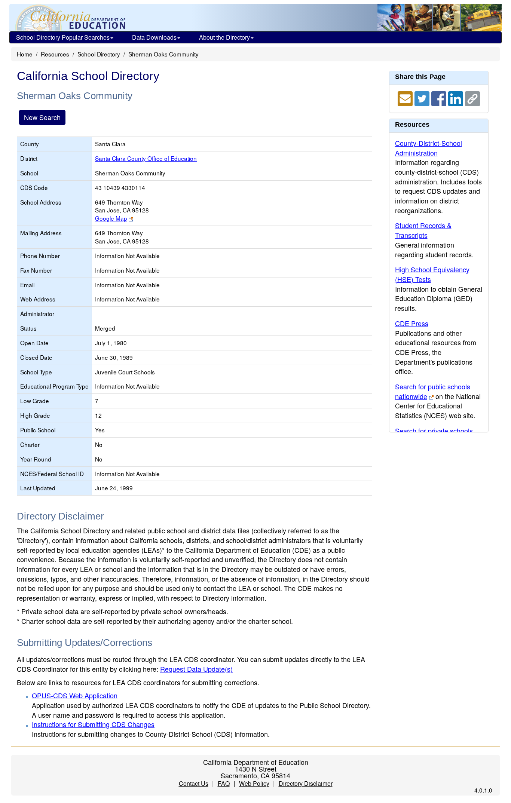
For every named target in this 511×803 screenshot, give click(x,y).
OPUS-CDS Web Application (74, 695)
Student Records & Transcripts (423, 230)
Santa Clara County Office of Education (146, 158)
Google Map (111, 218)
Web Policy (254, 783)
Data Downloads (154, 37)
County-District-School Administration (428, 147)
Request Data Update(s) (196, 669)
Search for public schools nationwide (432, 391)
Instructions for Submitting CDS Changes (93, 724)
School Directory (98, 54)
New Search (42, 117)
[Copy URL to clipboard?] (472, 97)
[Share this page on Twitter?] (422, 97)
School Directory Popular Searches (63, 37)
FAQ (224, 783)
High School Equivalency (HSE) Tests (432, 274)
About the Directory (224, 37)
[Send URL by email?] (406, 97)
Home (25, 54)
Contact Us (193, 783)
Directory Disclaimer (306, 783)
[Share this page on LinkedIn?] (456, 97)
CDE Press (411, 323)
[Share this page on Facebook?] (439, 97)
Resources (55, 54)
